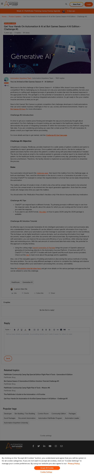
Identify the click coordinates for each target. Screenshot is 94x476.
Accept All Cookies (47, 468)
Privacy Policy (74, 464)
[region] (47, 465)
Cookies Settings (46, 472)
